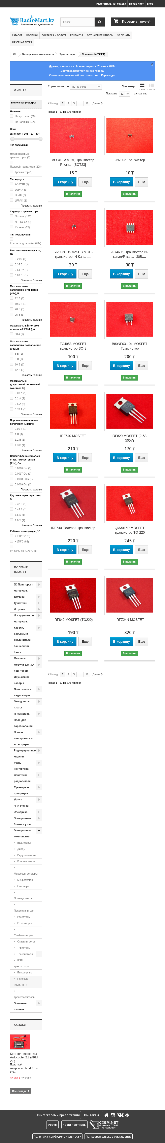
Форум (52, 1125)
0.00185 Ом (24, 479)
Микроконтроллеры (25, 873)
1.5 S (20, 514)
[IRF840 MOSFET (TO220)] (73, 595)
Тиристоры (23, 947)
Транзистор (23, 172)
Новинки (32, 35)
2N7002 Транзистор (129, 160)
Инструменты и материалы (24, 618)
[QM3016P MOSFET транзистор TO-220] (129, 503)
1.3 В (20, 445)
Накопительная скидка (111, 3)
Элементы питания (20, 1006)
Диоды (20, 848)
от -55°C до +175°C (23, 550)
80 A (19, 334)
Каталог (17, 35)
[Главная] (107, 1115)
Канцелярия (22, 646)
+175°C (22, 541)
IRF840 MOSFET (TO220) (73, 620)
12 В (19, 298)
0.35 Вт (21, 264)
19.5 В (20, 303)
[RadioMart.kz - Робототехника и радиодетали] (32, 20)
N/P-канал (23, 221)
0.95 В (20, 428)
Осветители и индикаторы (22, 692)
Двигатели (20, 603)
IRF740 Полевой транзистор (73, 528)
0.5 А (20, 403)
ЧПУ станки (21, 805)
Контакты (76, 35)
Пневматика (21, 713)
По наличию (25, 121)
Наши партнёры (74, 1125)
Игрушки (19, 609)
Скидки (20, 1024)
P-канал (22, 227)
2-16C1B (22, 184)
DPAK (20, 195)
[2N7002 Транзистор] (129, 135)
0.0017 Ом (23, 473)
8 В (19, 359)
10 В (19, 364)
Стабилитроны (25, 941)
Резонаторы (24, 923)
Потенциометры (23, 898)
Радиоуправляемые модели (27, 753)
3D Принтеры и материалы (23, 587)
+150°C (22, 536)
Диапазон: (16, 133)
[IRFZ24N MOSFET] (129, 595)
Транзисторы (67, 54)
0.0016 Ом (23, 468)
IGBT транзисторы (21, 963)
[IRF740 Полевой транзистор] (73, 503)
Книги (17, 652)
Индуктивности (26, 855)
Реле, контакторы (21, 765)
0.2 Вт (20, 259)
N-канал (23, 216)
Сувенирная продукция (22, 790)
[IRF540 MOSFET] (73, 411)
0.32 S (20, 503)
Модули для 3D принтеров (24, 667)
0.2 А (20, 398)
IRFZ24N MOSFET (130, 620)
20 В (19, 309)
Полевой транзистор (25, 166)
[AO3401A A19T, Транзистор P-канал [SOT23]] (73, 135)
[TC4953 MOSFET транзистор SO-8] (73, 319)
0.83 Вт (21, 275)
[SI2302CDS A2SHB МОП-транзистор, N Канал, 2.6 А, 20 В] (73, 227)
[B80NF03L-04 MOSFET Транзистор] (129, 319)
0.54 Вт (21, 269)
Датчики (19, 596)
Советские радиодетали (22, 778)
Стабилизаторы (23, 935)
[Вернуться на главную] (14, 54)
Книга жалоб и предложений (58, 1115)
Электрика (20, 812)
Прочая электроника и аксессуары (23, 738)
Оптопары (22, 886)
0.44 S (20, 509)
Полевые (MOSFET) (21, 981)
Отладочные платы (22, 704)
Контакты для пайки (25, 243)
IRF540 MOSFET (73, 436)
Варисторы (23, 842)
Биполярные (24, 972)
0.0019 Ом (23, 484)
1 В (19, 434)
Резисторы (23, 916)
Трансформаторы (24, 997)
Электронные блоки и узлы (22, 821)
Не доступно (25, 116)
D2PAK (21, 189)
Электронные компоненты (38, 54)
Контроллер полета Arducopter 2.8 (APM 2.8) (24, 1057)
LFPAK (21, 200)
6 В (19, 353)
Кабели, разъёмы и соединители (22, 633)
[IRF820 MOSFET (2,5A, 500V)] (129, 411)
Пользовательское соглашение (108, 1136)
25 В (19, 314)
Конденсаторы (25, 861)
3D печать (123, 35)
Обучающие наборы (100, 35)
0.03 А (20, 393)
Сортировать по (58, 86)
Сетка (142, 89)
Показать (112, 93)
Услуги (18, 799)
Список (151, 89)
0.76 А (20, 409)
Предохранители (24, 910)
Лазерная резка (22, 42)
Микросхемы (24, 879)
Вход (150, 3)
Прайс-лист (136, 3)
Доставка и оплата (54, 35)
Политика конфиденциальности (57, 1136)
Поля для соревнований (23, 723)
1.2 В (20, 439)
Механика (20, 658)
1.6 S (20, 520)
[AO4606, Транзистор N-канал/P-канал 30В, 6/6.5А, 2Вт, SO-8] (129, 227)
